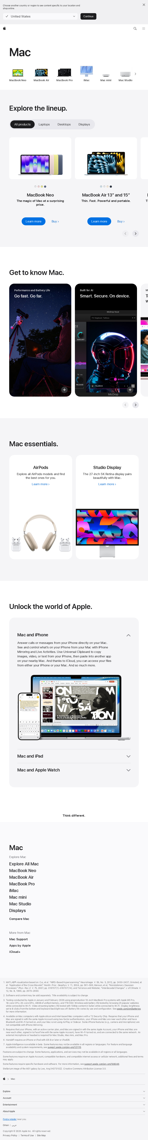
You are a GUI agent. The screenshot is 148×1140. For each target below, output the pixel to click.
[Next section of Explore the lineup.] (135, 233)
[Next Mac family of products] (135, 74)
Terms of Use (27, 1135)
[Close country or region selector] (143, 4)
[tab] (44, 124)
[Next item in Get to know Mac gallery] (135, 405)
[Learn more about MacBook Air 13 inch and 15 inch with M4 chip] (106, 161)
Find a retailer (10, 1119)
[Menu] (143, 28)
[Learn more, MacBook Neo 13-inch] (40, 161)
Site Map (41, 1135)
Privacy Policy (10, 1135)
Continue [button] (88, 16)
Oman (6, 1125)
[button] (40, 16)
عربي (14, 1125)
